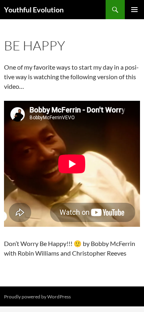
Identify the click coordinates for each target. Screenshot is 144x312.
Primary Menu (134, 9)
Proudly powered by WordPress (37, 297)
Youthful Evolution (34, 9)
